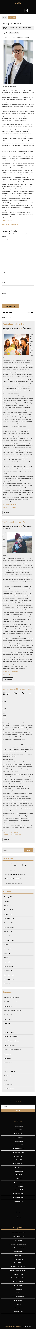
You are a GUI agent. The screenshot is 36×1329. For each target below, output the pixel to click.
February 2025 (8, 910)
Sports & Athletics (9, 1071)
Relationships (8, 1062)
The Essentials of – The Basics (11, 832)
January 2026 (8, 897)
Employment (8, 1019)
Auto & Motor (8, 1006)
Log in (19, 1217)
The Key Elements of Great (10, 504)
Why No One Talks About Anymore (15, 874)
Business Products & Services (13, 1010)
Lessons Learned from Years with (17, 689)
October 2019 (8, 983)
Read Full (8, 513)
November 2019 (9, 979)
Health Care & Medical (11, 1036)
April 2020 (7, 957)
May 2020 (7, 953)
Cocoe (18, 2)
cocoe (19, 27)
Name (4, 272)
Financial (7, 1023)
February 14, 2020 (10, 693)
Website (4, 293)
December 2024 (9, 918)
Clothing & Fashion (10, 1015)
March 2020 (7, 962)
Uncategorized (8, 1084)
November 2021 (9, 940)
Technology (7, 1075)
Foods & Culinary (9, 1028)
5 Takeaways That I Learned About (12, 834)
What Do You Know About (9, 507)
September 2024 (9, 923)
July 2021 (7, 944)
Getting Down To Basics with (13, 883)
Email (3, 282)
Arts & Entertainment (10, 1002)
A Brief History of (10, 870)
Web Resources (9, 1088)
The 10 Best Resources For (14, 522)
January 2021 (8, 949)
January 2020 (8, 970)
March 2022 (7, 936)
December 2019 (9, 975)
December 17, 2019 (9, 27)
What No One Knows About (13, 878)
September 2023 (9, 927)
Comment (5, 239)
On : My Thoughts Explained (10, 671)
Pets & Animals (14, 33)
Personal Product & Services (13, 1049)
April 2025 (7, 901)
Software (7, 1067)
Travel (6, 1080)
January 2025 (8, 914)
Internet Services (9, 1045)
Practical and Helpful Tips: (14, 324)
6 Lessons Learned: (7, 220)
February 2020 (8, 966)
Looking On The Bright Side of (10, 224)
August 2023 (8, 931)
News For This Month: (8, 674)
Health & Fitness (9, 1032)
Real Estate (7, 1058)
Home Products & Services (12, 1041)
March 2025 (7, 905)
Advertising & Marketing (11, 997)
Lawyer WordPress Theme (13, 1326)
